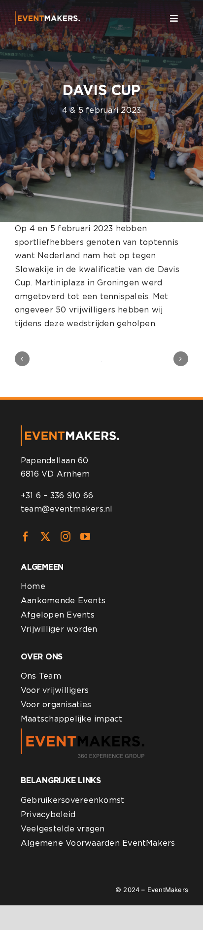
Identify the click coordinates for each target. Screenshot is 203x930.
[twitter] (45, 537)
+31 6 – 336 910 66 (57, 495)
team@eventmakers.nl (67, 509)
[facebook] (26, 537)
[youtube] (85, 537)
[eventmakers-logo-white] (47, 15)
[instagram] (65, 537)
